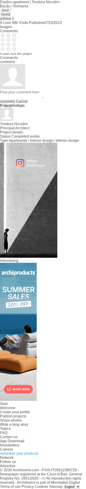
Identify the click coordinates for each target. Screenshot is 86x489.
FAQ (3, 433)
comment (7, 101)
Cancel (22, 101)
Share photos (11, 420)
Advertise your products (19, 453)
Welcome (7, 408)
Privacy (28, 487)
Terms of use (10, 487)
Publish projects (13, 416)
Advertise (7, 466)
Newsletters (9, 445)
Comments (9, 31)
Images (6, 27)
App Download (12, 441)
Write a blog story (14, 424)
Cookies (41, 487)
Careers (6, 449)
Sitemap (56, 487)
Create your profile (15, 412)
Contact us (8, 437)
